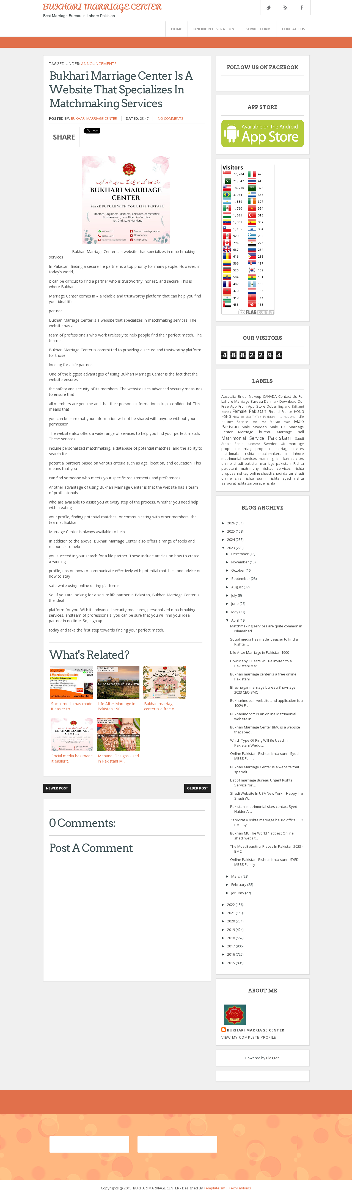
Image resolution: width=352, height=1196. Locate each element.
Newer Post (57, 788)
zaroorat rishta (233, 483)
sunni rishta (268, 478)
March (237, 876)
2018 (231, 937)
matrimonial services (239, 458)
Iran (254, 422)
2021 (231, 912)
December (240, 553)
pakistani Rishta (290, 463)
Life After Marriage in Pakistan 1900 (259, 652)
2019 (231, 929)
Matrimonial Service (242, 438)
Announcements (99, 63)
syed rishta (293, 478)
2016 (231, 954)
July (234, 595)
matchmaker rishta (237, 453)
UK (283, 443)
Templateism (214, 1188)
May (235, 611)
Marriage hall (290, 431)
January (238, 892)
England (284, 406)
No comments (170, 118)
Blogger (272, 1057)
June (235, 603)
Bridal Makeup (249, 396)
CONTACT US (293, 28)
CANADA (270, 396)
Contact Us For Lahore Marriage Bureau (262, 399)
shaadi (266, 473)
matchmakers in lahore (281, 453)
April (235, 620)
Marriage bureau (254, 431)
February (239, 884)
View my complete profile (248, 1037)
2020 (231, 921)
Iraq (263, 422)
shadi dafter (283, 473)
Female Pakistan (249, 411)
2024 (231, 539)
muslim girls (269, 458)
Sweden (270, 443)
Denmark (271, 401)
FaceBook (301, 7)
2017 (231, 946)
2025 (231, 531)
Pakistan (279, 437)
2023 (231, 547)
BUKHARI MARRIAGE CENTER (102, 7)
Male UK (278, 426)
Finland (274, 411)
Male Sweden (254, 426)
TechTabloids (240, 1188)
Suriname (253, 444)
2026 (231, 523)
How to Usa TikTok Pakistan (254, 417)
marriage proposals (255, 448)
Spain (239, 443)
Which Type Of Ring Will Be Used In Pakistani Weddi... (259, 743)
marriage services (289, 448)
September (241, 578)
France (287, 411)
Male (287, 422)
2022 (231, 904)
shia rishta (244, 478)
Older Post (197, 788)
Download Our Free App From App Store (262, 404)
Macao (275, 421)
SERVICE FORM (258, 28)
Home (176, 28)
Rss (285, 7)
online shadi (232, 463)
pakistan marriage (259, 463)
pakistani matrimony (240, 468)
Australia (228, 396)
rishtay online (248, 473)
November (240, 562)
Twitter (268, 7)
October (238, 570)
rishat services (277, 468)
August (237, 587)
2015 (231, 962)
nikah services (292, 458)
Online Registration (213, 28)
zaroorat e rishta (261, 483)
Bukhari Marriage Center (94, 118)
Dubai (272, 406)
